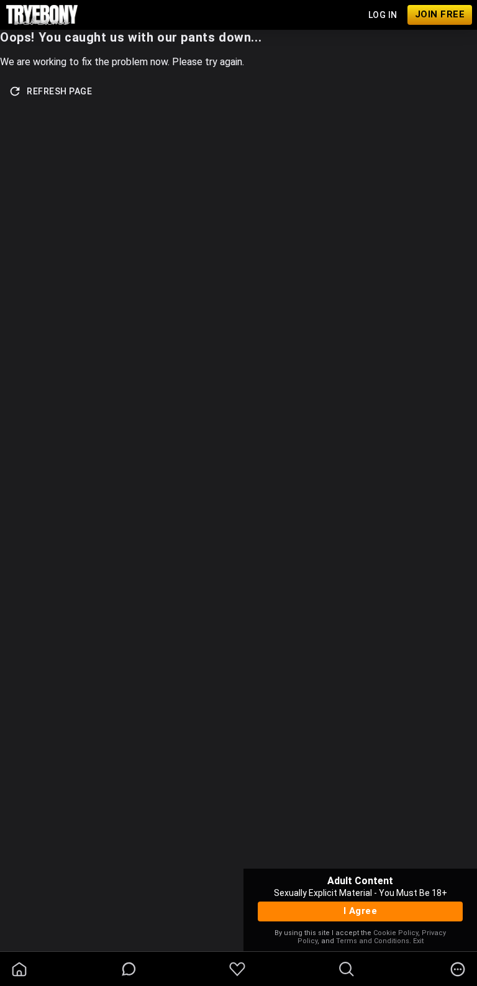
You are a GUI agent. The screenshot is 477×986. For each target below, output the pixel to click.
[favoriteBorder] (237, 969)
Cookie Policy (395, 933)
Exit (418, 941)
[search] (346, 969)
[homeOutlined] (19, 969)
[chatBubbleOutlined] (129, 969)
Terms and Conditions (372, 941)
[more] (457, 969)
